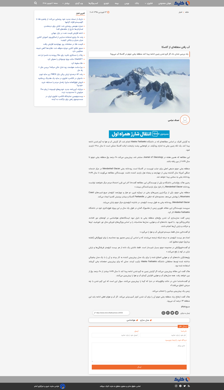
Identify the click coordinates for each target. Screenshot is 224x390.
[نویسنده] (185, 120)
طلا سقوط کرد (77, 63)
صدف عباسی (173, 120)
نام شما (184, 331)
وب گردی (79, 3)
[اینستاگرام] (176, 386)
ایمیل (136, 331)
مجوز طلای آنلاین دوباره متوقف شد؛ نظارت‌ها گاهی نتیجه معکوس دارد (59, 50)
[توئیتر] (172, 313)
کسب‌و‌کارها (93, 3)
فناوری (149, 3)
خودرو (106, 3)
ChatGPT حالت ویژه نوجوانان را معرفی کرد (65, 59)
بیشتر (66, 3)
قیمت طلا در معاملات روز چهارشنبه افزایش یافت (63, 44)
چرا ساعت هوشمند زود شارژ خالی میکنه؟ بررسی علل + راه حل (60, 69)
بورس (126, 3)
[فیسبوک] (168, 313)
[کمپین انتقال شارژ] (139, 134)
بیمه (117, 3)
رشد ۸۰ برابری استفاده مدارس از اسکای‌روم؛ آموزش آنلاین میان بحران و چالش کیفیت (60, 39)
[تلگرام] (177, 313)
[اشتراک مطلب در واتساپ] (163, 313)
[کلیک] (182, 3)
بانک (137, 3)
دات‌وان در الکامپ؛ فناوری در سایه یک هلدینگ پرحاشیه (60, 78)
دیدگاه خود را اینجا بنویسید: (176, 340)
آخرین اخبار (80, 13)
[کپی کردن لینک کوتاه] (110, 312)
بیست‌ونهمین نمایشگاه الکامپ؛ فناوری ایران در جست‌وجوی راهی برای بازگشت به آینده (64, 98)
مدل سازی (145, 320)
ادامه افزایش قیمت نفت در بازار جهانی (67, 33)
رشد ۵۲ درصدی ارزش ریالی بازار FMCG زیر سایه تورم (61, 74)
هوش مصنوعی (164, 3)
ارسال (139, 367)
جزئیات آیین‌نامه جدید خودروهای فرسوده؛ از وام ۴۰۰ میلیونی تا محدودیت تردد (62, 91)
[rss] (189, 386)
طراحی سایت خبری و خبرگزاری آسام (46, 386)
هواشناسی (131, 320)
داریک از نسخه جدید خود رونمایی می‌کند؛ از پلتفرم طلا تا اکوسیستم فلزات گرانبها (59, 21)
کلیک (107, 386)
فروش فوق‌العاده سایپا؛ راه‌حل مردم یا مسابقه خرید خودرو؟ (62, 84)
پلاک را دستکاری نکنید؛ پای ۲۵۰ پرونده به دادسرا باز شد (60, 55)
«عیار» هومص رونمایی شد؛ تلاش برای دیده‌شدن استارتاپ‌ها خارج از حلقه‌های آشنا (63, 28)
